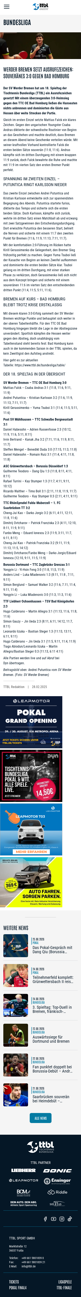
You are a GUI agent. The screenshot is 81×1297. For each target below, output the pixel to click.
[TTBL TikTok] (70, 1220)
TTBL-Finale (64, 1287)
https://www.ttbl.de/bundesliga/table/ (40, 365)
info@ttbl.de (29, 1266)
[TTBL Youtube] (53, 1219)
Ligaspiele (65, 1281)
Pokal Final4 (18, 1287)
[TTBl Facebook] (45, 1219)
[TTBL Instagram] (61, 1219)
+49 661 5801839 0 (33, 1258)
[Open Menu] (6, 7)
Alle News (41, 1118)
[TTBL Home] (40, 7)
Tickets (14, 1281)
